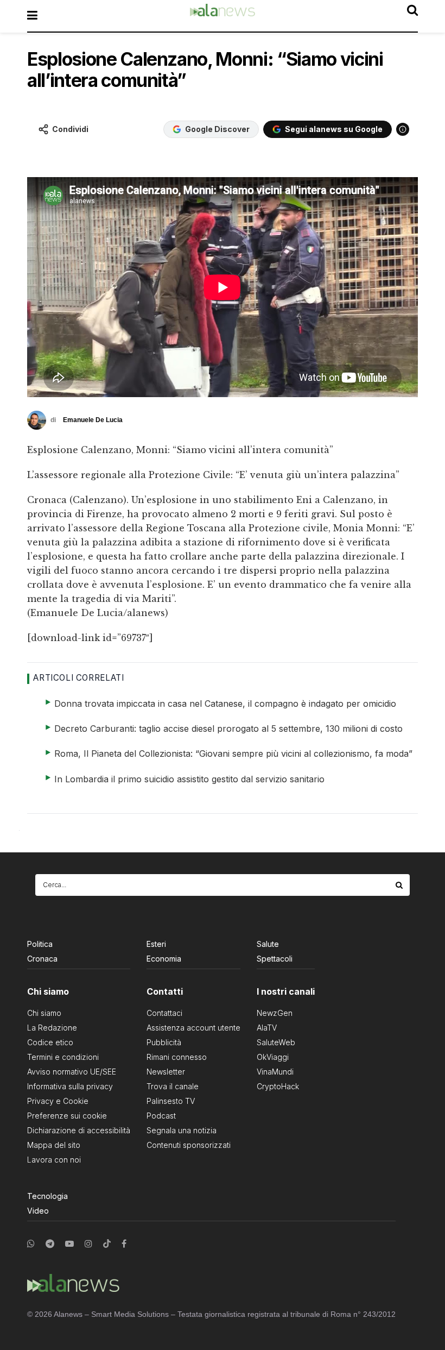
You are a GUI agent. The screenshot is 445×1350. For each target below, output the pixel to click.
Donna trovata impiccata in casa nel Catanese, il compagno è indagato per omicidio (225, 703)
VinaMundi (275, 1071)
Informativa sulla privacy (70, 1086)
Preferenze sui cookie (67, 1115)
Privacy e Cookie (57, 1101)
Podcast (161, 1115)
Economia (164, 958)
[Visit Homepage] (222, 16)
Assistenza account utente (193, 1027)
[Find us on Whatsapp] (31, 1244)
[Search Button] (400, 885)
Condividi (70, 129)
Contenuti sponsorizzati (189, 1145)
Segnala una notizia (182, 1130)
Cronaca (42, 958)
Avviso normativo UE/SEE (71, 1071)
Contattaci (164, 1013)
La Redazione (52, 1027)
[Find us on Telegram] (50, 1244)
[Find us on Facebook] (124, 1244)
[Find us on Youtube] (69, 1244)
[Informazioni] (402, 129)
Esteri (156, 944)
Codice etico (50, 1042)
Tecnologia (47, 1196)
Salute (268, 944)
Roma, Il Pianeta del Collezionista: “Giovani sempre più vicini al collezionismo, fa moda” (233, 753)
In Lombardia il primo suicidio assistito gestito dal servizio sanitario (189, 779)
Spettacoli (275, 958)
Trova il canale (173, 1086)
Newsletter (166, 1071)
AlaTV (267, 1027)
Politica (40, 944)
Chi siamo (44, 1013)
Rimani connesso (177, 1057)
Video (38, 1210)
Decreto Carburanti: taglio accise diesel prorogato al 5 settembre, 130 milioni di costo (228, 728)
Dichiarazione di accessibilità (78, 1130)
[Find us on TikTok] (107, 1244)
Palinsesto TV (171, 1101)
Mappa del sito (53, 1145)
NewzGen (275, 1013)
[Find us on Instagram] (88, 1244)
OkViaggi (273, 1057)
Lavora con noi (54, 1159)
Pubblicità (164, 1042)
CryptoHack (278, 1086)
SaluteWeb (276, 1042)
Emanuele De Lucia (93, 420)
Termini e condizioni (63, 1057)
